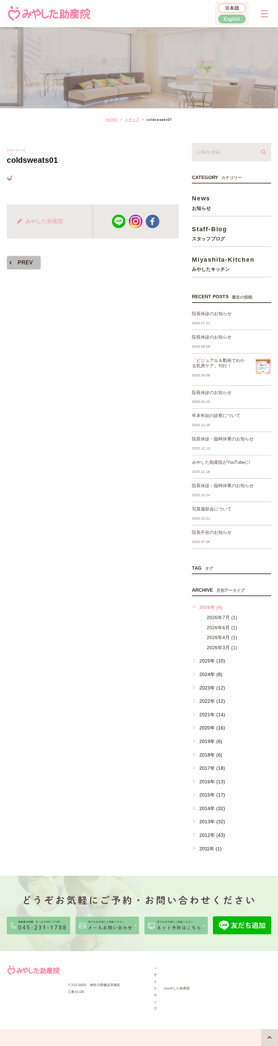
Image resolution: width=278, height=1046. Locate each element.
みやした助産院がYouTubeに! (221, 462)
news (201, 202)
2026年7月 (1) (222, 617)
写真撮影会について (212, 508)
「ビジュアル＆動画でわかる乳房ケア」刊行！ (218, 363)
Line (118, 221)
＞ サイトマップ (155, 988)
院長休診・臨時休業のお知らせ (223, 438)
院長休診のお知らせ (212, 313)
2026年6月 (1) (222, 627)
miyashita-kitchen (223, 263)
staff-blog (209, 233)
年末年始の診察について (216, 415)
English (232, 19)
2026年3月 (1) (222, 647)
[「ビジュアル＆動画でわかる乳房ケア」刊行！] (263, 366)
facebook (152, 221)
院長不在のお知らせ (212, 532)
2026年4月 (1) (222, 637)
